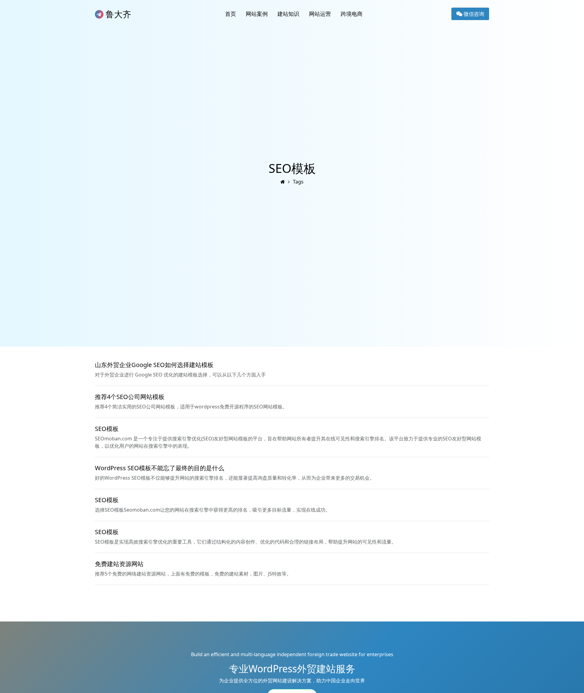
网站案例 (257, 13)
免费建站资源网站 (119, 564)
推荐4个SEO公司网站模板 (130, 397)
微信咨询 (473, 13)
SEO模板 (107, 429)
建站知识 (288, 13)
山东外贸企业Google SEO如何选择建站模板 (154, 365)
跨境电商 (352, 13)
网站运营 (320, 13)
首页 (230, 13)
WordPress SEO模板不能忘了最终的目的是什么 (159, 468)
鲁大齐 (117, 14)
